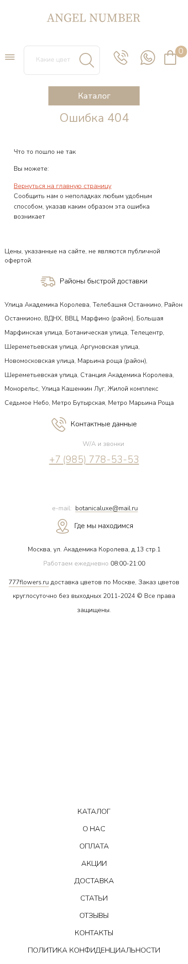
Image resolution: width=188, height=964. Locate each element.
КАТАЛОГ (94, 812)
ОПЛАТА (94, 846)
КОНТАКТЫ (94, 933)
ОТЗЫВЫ (94, 916)
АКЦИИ (94, 864)
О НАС (94, 829)
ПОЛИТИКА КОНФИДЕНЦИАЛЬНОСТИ (94, 950)
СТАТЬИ (94, 898)
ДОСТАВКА (94, 881)
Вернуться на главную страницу (62, 186)
